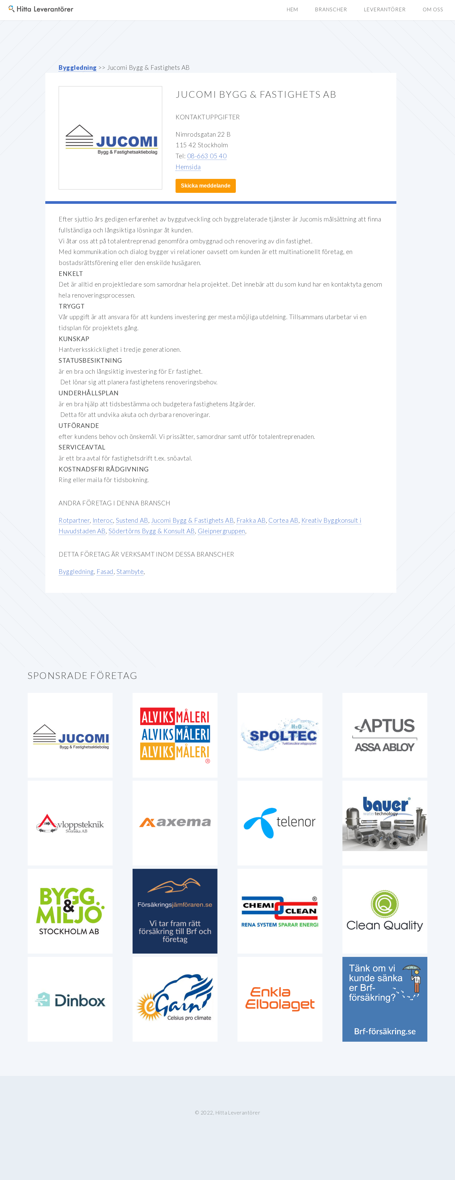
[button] (433, 9)
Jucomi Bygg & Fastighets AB (192, 520)
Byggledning (78, 67)
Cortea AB (283, 520)
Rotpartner (74, 520)
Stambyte (130, 571)
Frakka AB (250, 520)
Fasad (105, 571)
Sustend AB (132, 520)
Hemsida (188, 167)
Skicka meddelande (205, 186)
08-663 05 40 (207, 156)
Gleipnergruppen (221, 531)
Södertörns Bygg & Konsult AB (152, 531)
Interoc (103, 520)
